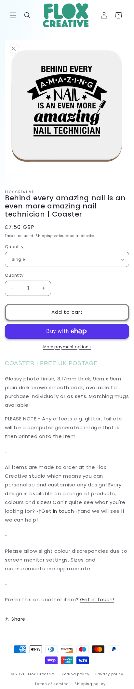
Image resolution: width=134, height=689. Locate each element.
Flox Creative (41, 673)
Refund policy (75, 674)
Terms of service (51, 683)
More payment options (67, 347)
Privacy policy (109, 674)
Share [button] (18, 619)
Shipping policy (90, 683)
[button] (13, 15)
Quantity (14, 247)
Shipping (44, 235)
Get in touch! (97, 599)
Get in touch (57, 511)
